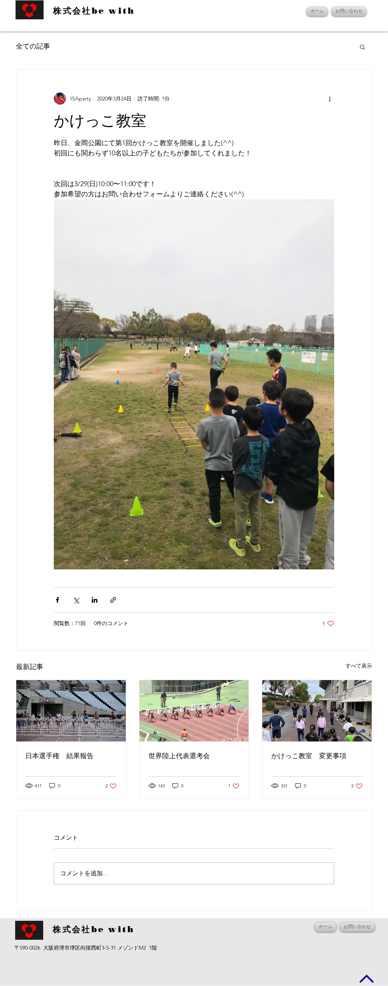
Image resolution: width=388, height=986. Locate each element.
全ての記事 (33, 46)
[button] (362, 47)
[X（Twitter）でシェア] (76, 600)
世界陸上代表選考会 (179, 756)
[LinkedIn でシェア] (94, 600)
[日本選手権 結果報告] (71, 710)
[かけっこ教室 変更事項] (317, 710)
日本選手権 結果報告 (59, 756)
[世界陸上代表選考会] (194, 710)
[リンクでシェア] (113, 600)
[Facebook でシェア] (57, 600)
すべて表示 (359, 665)
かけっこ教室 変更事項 (308, 756)
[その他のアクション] (329, 98)
